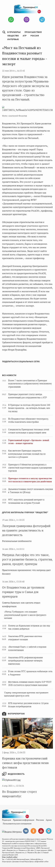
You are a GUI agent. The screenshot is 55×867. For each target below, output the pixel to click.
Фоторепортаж (16, 713)
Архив (49, 820)
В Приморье (14, 32)
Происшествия (33, 32)
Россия (34, 35)
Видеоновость (16, 774)
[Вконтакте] (26, 831)
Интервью (13, 39)
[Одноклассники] (33, 831)
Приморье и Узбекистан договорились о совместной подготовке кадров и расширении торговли (30, 468)
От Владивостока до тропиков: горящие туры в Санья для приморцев (23, 592)
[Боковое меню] (4, 32)
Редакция (6, 820)
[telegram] (42, 19)
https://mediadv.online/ (9, 857)
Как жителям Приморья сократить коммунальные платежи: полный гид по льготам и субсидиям (27, 454)
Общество (13, 35)
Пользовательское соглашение (17, 823)
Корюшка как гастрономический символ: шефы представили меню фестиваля (25, 763)
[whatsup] (11, 19)
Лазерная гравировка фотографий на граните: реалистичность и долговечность (26, 530)
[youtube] (41, 831)
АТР (25, 35)
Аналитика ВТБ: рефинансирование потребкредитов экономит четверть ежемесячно (25, 660)
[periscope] (48, 831)
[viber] (26, 19)
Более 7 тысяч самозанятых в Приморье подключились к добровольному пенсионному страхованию (30, 383)
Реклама (40, 820)
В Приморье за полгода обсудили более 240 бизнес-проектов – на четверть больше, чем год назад (29, 408)
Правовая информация (23, 820)
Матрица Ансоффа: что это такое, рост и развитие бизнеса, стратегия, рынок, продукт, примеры (27, 559)
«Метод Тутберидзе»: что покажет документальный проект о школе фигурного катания (25, 615)
